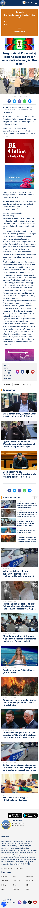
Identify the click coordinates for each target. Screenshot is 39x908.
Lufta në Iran (17, 881)
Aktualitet (16, 384)
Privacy (4, 868)
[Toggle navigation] (36, 3)
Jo (6, 25)
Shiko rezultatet (19, 32)
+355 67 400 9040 (18, 825)
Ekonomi (16, 889)
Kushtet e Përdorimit (15, 868)
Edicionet (29, 881)
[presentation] (33, 497)
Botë (14, 877)
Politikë (3, 885)
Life (27, 889)
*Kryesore (7, 384)
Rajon (3, 889)
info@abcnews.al (18, 823)
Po (6, 22)
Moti (27, 885)
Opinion (4, 877)
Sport (14, 885)
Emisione (29, 877)
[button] (4, 904)
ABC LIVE (29, 2)
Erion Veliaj (26, 384)
